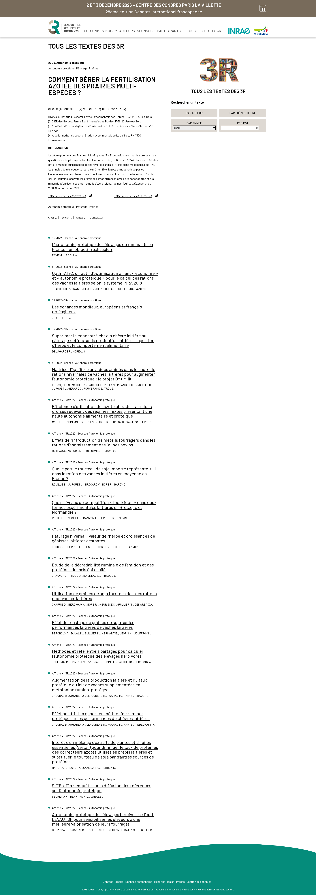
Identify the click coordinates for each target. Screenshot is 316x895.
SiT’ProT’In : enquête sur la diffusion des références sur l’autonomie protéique (101, 788)
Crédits (119, 881)
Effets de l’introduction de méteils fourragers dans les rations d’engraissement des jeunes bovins (103, 442)
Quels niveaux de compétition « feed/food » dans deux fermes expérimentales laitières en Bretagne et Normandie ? (104, 507)
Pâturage (81, 68)
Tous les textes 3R (204, 31)
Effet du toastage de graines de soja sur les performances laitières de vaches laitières (93, 625)
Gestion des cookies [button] (199, 881)
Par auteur (194, 113)
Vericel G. (81, 217)
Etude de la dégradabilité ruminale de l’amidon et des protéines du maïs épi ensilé (103, 567)
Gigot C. (52, 217)
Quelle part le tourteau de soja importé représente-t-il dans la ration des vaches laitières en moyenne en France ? (104, 473)
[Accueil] (64, 27)
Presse (180, 881)
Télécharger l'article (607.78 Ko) (67, 196)
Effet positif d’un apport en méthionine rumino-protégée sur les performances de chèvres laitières (101, 716)
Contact (108, 881)
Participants (169, 31)
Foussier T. (66, 217)
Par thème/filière (242, 113)
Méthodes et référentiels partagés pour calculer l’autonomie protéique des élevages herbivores (97, 653)
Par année (194, 123)
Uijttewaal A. (97, 217)
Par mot (242, 123)
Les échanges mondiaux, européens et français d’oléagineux (97, 309)
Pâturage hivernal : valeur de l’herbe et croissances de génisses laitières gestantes (103, 538)
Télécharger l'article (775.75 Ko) (133, 196)
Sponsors (146, 31)
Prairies (93, 68)
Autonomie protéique (61, 68)
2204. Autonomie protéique (66, 62)
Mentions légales (164, 881)
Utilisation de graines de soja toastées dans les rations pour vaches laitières (104, 596)
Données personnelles (138, 881)
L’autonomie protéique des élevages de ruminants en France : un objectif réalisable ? (102, 247)
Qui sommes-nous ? (100, 31)
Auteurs (127, 31)
